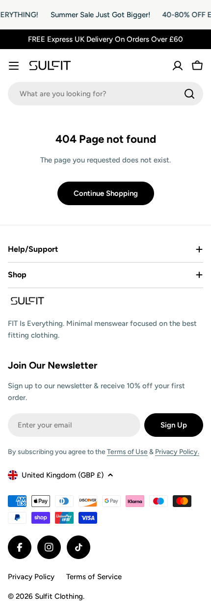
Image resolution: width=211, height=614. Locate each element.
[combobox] (105, 94)
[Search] (189, 94)
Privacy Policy (31, 576)
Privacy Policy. (177, 452)
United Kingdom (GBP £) (63, 475)
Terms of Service (94, 576)
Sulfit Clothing (59, 596)
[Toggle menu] (14, 66)
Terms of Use (127, 452)
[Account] (178, 66)
